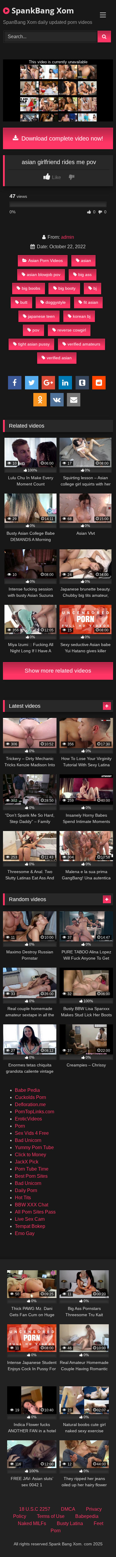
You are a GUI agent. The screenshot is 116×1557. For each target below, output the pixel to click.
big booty (67, 288)
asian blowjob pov (43, 274)
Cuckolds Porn (30, 1097)
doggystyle (56, 302)
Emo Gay (25, 1233)
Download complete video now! (61, 138)
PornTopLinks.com (34, 1111)
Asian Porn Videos (45, 260)
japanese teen (41, 316)
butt (23, 302)
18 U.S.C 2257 (34, 1509)
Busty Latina (70, 1523)
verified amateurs (84, 344)
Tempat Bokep (30, 1226)
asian (86, 260)
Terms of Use (51, 1516)
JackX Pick (26, 1161)
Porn (20, 1126)
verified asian (59, 357)
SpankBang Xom (42, 10)
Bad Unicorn (28, 1140)
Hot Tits (23, 1197)
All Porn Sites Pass (35, 1211)
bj (95, 288)
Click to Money (30, 1154)
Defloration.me (30, 1104)
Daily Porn (26, 1190)
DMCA (68, 1509)
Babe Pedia (27, 1090)
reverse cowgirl (71, 330)
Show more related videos (58, 670)
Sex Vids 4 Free (32, 1133)
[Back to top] (97, 1539)
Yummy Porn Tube (34, 1147)
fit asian (91, 302)
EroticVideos (28, 1118)
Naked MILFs (32, 1523)
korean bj (81, 316)
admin (67, 237)
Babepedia (86, 1516)
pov (35, 330)
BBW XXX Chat (31, 1204)
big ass (85, 274)
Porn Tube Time (31, 1168)
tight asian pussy (34, 344)
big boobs (31, 288)
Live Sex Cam (30, 1219)
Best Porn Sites (31, 1176)
